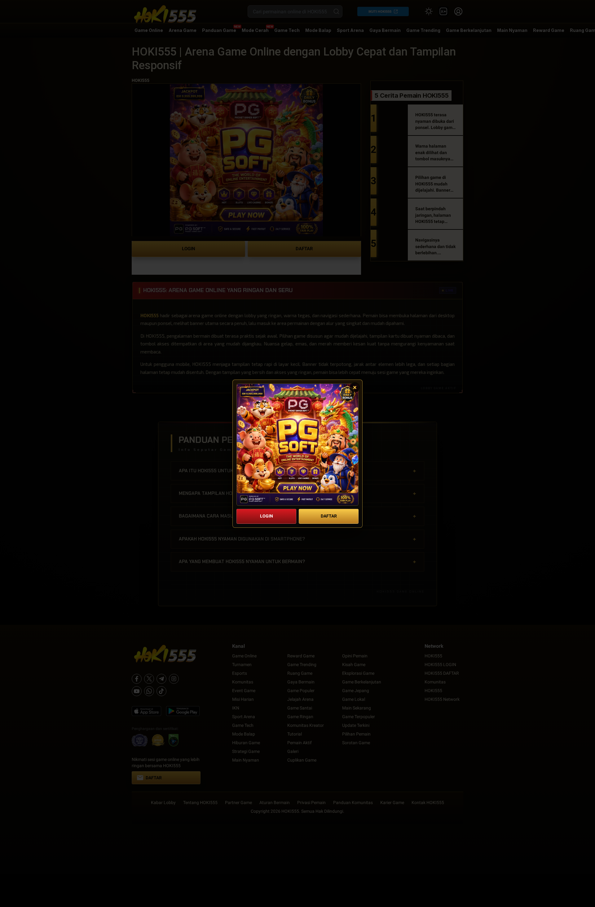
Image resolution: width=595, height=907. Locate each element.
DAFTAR (329, 516)
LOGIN (266, 516)
